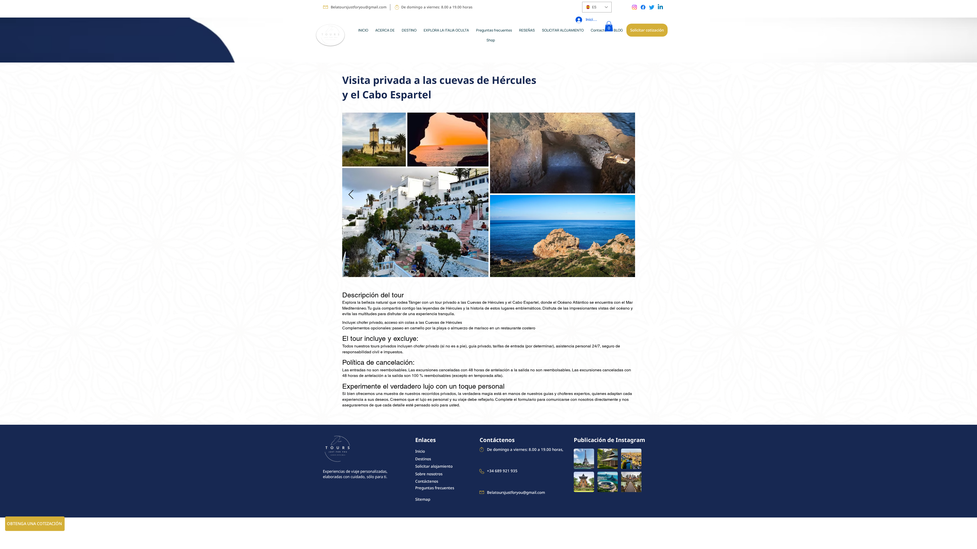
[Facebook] (643, 7)
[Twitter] (652, 7)
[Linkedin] (660, 7)
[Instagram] (634, 7)
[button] (609, 26)
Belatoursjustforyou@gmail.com (358, 7)
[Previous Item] (351, 195)
